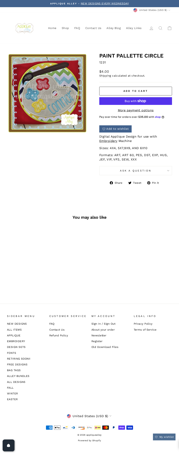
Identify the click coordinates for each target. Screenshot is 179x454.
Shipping (105, 75)
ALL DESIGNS (16, 382)
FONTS (11, 353)
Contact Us (93, 28)
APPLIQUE (14, 335)
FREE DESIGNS (17, 364)
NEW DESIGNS (17, 323)
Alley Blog (113, 28)
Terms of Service (145, 329)
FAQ (77, 28)
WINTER (12, 393)
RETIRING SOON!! (18, 358)
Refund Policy (58, 335)
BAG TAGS (14, 370)
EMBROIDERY (16, 341)
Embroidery (108, 141)
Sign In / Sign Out (103, 323)
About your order (103, 329)
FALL (10, 387)
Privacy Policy (143, 323)
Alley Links (134, 28)
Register (97, 341)
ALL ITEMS (14, 329)
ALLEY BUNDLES (18, 376)
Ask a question (135, 170)
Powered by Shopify (89, 440)
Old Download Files (104, 347)
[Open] (9, 445)
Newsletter (98, 335)
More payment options (136, 110)
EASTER (12, 399)
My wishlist (166, 436)
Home (52, 28)
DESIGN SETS (16, 347)
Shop (65, 28)
